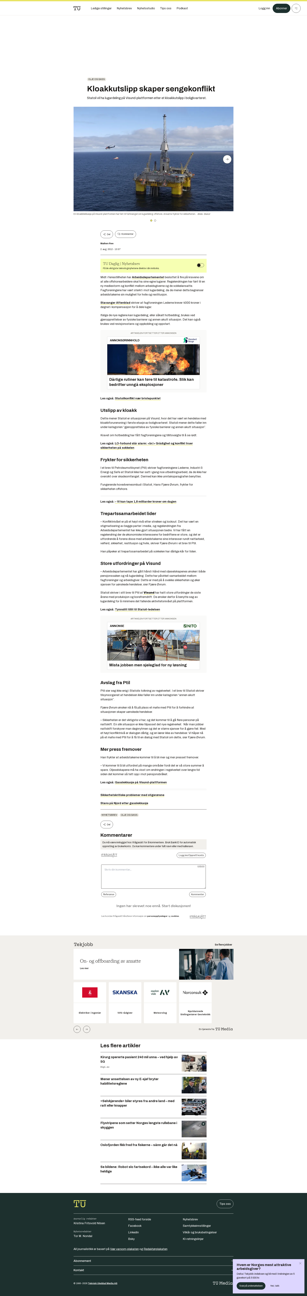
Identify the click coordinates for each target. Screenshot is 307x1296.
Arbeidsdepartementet (148, 277)
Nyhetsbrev (109, 815)
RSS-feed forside (139, 1219)
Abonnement (82, 1261)
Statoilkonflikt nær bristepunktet (138, 398)
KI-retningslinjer (193, 1239)
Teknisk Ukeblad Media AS (102, 1283)
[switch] (200, 265)
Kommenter (127, 234)
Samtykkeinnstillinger (197, 1225)
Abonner (281, 8)
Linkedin (133, 1232)
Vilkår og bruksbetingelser (200, 1232)
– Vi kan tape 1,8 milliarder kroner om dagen (145, 501)
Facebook (135, 1225)
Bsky (131, 1239)
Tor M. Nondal (83, 1236)
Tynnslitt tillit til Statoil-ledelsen (137, 609)
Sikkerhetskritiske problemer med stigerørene (132, 795)
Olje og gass (96, 79)
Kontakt (79, 1270)
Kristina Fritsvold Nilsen (89, 1223)
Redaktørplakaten (155, 1249)
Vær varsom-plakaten (124, 1249)
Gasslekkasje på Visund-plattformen (141, 782)
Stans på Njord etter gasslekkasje (124, 803)
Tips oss (225, 1203)
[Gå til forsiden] (77, 8)
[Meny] (296, 8)
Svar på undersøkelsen (251, 1286)
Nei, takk (275, 1286)
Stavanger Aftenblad (115, 302)
